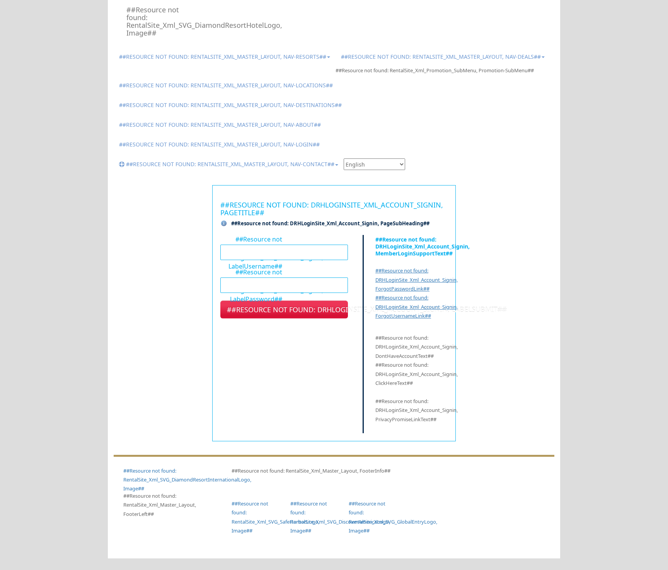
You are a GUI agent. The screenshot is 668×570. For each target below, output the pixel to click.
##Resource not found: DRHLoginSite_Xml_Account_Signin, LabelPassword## (251, 272)
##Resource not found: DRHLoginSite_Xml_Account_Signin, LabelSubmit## (287, 309)
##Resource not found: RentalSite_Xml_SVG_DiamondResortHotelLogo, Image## (156, 21)
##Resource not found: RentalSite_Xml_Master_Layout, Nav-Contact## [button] (229, 164)
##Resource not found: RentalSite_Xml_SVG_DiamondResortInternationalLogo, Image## (187, 479)
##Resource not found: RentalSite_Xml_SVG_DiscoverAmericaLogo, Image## (313, 517)
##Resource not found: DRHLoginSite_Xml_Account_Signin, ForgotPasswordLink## (416, 279)
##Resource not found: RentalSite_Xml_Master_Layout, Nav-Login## (219, 144)
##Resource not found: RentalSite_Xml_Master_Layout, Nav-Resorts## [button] (222, 56)
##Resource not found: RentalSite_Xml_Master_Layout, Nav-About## (220, 124)
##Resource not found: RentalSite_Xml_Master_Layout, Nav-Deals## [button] (441, 56)
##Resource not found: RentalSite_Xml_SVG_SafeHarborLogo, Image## (255, 517)
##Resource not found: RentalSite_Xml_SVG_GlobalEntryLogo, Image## (372, 517)
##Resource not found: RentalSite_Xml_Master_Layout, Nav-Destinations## (230, 105)
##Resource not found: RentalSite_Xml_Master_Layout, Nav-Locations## (226, 85)
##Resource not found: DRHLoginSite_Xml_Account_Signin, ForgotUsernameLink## (416, 306)
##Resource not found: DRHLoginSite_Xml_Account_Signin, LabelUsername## (251, 239)
